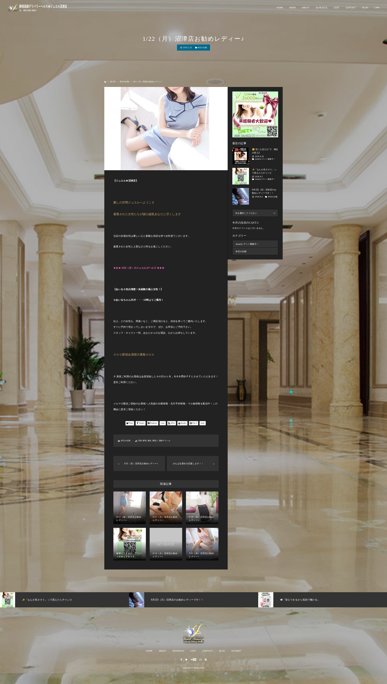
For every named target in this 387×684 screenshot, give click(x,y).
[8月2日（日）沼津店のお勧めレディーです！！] (240, 196)
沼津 (140, 441)
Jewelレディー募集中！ (265, 159)
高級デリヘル (164, 441)
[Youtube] (193, 659)
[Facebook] (181, 659)
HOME (280, 7)
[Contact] (200, 659)
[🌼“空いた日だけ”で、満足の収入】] (240, 156)
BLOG (365, 7)
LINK (376, 7)
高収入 (155, 441)
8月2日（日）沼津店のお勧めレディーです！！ (264, 191)
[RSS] (205, 659)
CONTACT (351, 7)
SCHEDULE (321, 7)
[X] (186, 659)
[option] (64, 599)
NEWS (292, 7)
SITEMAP (236, 651)
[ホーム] (105, 81)
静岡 (144, 441)
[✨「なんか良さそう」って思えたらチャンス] (240, 176)
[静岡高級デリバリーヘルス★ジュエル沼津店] (38, 7)
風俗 (149, 441)
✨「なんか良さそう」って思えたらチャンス (264, 171)
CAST (337, 7)
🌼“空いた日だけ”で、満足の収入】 (265, 151)
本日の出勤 (202, 47)
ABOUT (305, 7)
